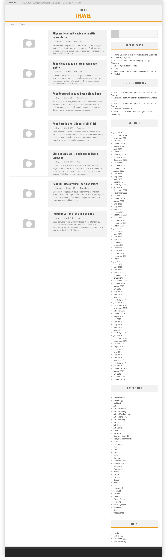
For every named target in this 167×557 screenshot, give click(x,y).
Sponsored (118, 488)
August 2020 (119, 258)
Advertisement (120, 397)
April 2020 (118, 269)
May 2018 (118, 324)
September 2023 (120, 168)
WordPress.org (120, 541)
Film (115, 449)
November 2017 (120, 341)
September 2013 (120, 379)
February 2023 (120, 184)
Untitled (117, 510)
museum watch (120, 463)
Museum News (120, 460)
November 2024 (120, 138)
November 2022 (120, 193)
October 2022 (119, 195)
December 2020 (120, 247)
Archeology (118, 400)
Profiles (117, 477)
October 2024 (119, 140)
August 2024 (119, 146)
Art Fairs (117, 422)
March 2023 (119, 182)
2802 (116, 68)
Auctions (117, 433)
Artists (116, 430)
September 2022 (120, 198)
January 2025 (119, 132)
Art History (118, 425)
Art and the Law (120, 417)
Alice (115, 92)
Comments (120, 538)
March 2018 (119, 330)
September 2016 (120, 368)
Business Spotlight (121, 436)
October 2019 (119, 283)
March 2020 (119, 272)
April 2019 (118, 294)
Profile (116, 474)
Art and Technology (122, 414)
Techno (117, 493)
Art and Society (120, 411)
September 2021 (120, 223)
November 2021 (120, 217)
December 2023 (120, 160)
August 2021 (119, 225)
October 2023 (119, 165)
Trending (117, 502)
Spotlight (117, 491)
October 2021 (119, 220)
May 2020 (118, 267)
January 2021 (119, 245)
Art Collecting (119, 419)
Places (79, 162)
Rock (78, 218)
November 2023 (120, 162)
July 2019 (117, 289)
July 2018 (117, 319)
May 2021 (118, 234)
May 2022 (118, 206)
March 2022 (119, 209)
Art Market (118, 428)
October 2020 (119, 253)
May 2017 (118, 354)
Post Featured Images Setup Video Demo (77, 93)
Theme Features (82, 98)
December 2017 (120, 338)
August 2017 (119, 346)
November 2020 (120, 250)
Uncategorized (120, 504)
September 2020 (120, 256)
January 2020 (119, 278)
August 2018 (119, 316)
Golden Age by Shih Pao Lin (125, 66)
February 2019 (120, 300)
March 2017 (119, 360)
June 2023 (118, 173)
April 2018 (118, 327)
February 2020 (120, 275)
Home (11, 24)
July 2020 (117, 261)
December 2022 (120, 190)
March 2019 (119, 297)
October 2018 (119, 311)
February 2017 (120, 363)
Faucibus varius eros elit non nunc (73, 214)
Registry (117, 480)
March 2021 (119, 239)
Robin (116, 111)
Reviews (117, 482)
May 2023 (118, 176)
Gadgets (117, 455)
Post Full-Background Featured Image (75, 184)
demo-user (58, 41)
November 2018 (120, 308)
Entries (118, 536)
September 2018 (120, 313)
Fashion (117, 447)
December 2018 (120, 305)
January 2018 (119, 335)
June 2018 (118, 321)
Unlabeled (118, 507)
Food (116, 452)
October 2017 (119, 343)
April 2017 (118, 357)
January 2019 (119, 302)
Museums (118, 466)
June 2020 (118, 264)
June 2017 (118, 352)
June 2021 (118, 231)
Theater (117, 496)
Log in (116, 533)
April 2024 (118, 149)
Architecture (119, 403)
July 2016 (117, 374)
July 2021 (117, 228)
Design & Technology (123, 439)
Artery (57, 98)
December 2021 (120, 215)
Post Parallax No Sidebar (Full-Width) (75, 124)
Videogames (81, 128)
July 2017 (117, 349)
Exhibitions (118, 444)
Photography (119, 469)
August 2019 (119, 286)
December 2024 (120, 135)
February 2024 (120, 154)
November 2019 (120, 280)
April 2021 (118, 236)
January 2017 (119, 365)
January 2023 (119, 187)
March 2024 (119, 151)
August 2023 (119, 171)
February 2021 (120, 242)
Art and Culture (120, 408)
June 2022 (118, 204)
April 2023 (118, 179)
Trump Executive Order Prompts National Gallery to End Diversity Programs (51, 3)
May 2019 (118, 291)
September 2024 (120, 143)
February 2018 (120, 332)
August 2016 (119, 371)
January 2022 (119, 212)
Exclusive (117, 441)
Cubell (116, 98)
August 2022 (119, 201)
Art (81, 41)
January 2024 (119, 157)
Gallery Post (127, 108)
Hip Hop (117, 458)
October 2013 (119, 376)
